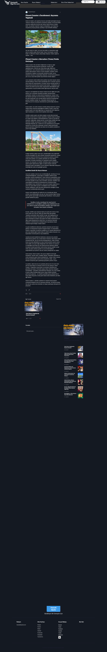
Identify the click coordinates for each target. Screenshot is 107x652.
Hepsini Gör (58, 298)
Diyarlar (39, 626)
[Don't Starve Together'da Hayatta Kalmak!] (33, 306)
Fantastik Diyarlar (53, 609)
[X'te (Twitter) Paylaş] (26, 290)
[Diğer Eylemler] (60, 12)
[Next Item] (81, 329)
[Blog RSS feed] (59, 637)
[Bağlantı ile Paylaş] (29, 290)
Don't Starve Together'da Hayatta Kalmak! (32, 314)
